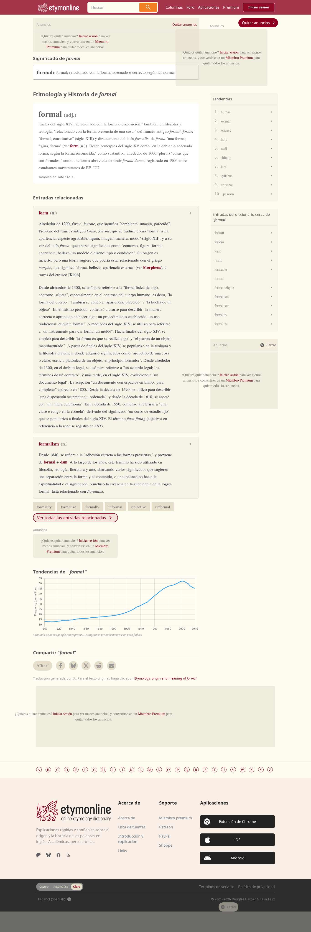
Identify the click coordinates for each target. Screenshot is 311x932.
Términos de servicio (217, 886)
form (74, 146)
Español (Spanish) (51, 899)
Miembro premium (175, 817)
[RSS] (68, 855)
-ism (63, 462)
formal (49, 462)
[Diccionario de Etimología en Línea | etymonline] (73, 811)
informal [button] (115, 506)
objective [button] (138, 506)
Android (238, 858)
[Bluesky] (48, 855)
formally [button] (92, 506)
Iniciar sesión (258, 7)
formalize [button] (68, 506)
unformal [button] (162, 506)
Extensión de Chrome (237, 821)
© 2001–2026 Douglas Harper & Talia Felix (243, 899)
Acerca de (126, 817)
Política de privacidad (256, 886)
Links (122, 850)
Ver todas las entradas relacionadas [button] (71, 517)
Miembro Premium (239, 57)
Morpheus (152, 267)
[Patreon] (38, 855)
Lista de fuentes (131, 827)
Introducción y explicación (130, 839)
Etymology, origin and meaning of (165, 678)
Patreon (166, 827)
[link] (58, 7)
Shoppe (165, 845)
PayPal (165, 836)
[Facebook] (58, 855)
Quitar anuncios (256, 22)
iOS (237, 839)
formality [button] (44, 506)
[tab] (44, 887)
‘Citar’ (43, 666)
